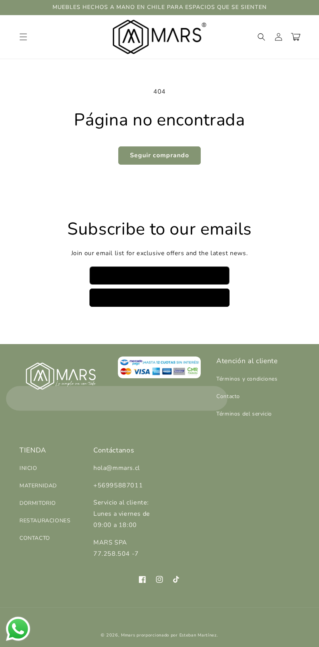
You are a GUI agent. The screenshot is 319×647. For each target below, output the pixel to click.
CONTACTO (34, 538)
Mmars (128, 635)
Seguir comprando (159, 155)
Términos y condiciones (246, 379)
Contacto (228, 396)
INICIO (28, 468)
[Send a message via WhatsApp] (18, 629)
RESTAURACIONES (44, 520)
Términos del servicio (244, 413)
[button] (23, 36)
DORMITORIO (37, 503)
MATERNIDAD (38, 485)
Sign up (159, 297)
